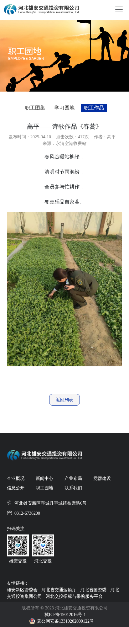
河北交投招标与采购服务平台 (74, 596)
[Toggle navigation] (119, 9)
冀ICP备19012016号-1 (65, 614)
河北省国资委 (93, 589)
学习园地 (64, 107)
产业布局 (73, 478)
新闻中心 (44, 478)
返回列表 (64, 399)
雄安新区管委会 (22, 589)
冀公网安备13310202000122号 (65, 621)
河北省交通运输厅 (58, 589)
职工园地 (44, 488)
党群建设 (102, 478)
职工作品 (94, 107)
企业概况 (15, 478)
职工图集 (35, 107)
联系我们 (73, 488)
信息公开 (15, 488)
